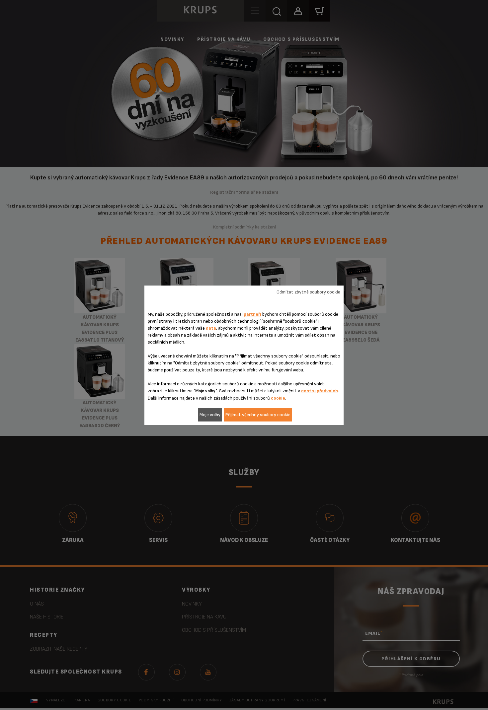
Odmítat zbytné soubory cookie (308, 292)
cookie (278, 398)
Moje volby (210, 415)
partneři (252, 314)
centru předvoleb (319, 391)
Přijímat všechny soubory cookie (257, 415)
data (211, 328)
